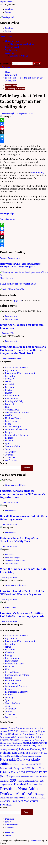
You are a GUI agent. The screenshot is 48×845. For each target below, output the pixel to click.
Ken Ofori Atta (36, 753)
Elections (9, 390)
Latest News (11, 421)
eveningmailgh (8, 113)
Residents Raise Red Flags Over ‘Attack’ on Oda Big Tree (19, 539)
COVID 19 (13, 731)
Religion (9, 437)
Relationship (6, 797)
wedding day (37, 172)
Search (3, 463)
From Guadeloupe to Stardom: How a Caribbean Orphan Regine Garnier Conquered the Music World (23, 350)
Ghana (3, 743)
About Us (9, 52)
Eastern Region (37, 731)
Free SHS (23, 740)
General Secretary (35, 740)
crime (8, 381)
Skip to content (6, 1)
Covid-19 (9, 378)
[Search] (1, 60)
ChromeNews (35, 840)
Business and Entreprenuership (20, 373)
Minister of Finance (35, 756)
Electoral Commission (24, 734)
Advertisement (11, 824)
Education (10, 387)
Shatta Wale (30, 798)
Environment (11, 398)
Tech (7, 449)
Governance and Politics (22, 44)
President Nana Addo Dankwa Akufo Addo (19, 791)
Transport (10, 457)
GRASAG (3, 749)
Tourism (9, 454)
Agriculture (11, 370)
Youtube (6, 66)
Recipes (9, 432)
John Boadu (11, 749)
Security (9, 440)
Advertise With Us (19, 55)
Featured (9, 404)
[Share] (24, 140)
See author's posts (8, 219)
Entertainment (12, 47)
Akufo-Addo (4, 728)
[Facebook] (24, 124)
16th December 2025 (11, 358)
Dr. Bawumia (23, 731)
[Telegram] (24, 136)
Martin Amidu (21, 756)
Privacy (8, 821)
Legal (8, 423)
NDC (35, 768)
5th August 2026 (9, 577)
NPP (13, 780)
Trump (2, 801)
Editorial (9, 384)
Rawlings (40, 795)
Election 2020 (6, 734)
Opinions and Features (16, 429)
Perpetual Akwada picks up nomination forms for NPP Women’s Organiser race (22, 494)
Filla (7, 406)
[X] (24, 132)
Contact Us (9, 827)
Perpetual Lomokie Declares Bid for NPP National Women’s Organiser (22, 592)
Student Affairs (12, 446)
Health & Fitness (13, 418)
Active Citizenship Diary (17, 367)
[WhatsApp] (24, 120)
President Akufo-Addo (28, 784)
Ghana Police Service (14, 743)
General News (12, 41)
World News (11, 49)
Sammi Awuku (18, 798)
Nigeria (12, 776)
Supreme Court (40, 798)
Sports (8, 443)
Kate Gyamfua (20, 752)
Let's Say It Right (13, 426)
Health (8, 415)
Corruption (10, 376)
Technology (10, 452)
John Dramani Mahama (28, 749)
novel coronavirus (23, 777)
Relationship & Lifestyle (15, 88)
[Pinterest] (24, 128)
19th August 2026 (10, 502)
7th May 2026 (8, 333)
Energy (8, 392)
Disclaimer (9, 818)
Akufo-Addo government (21, 728)
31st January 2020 (25, 113)
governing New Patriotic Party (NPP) (24, 745)
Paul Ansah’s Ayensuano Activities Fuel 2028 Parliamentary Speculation (23, 614)
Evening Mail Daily (14, 401)
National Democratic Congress (20, 764)
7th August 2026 (9, 524)
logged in (17, 300)
